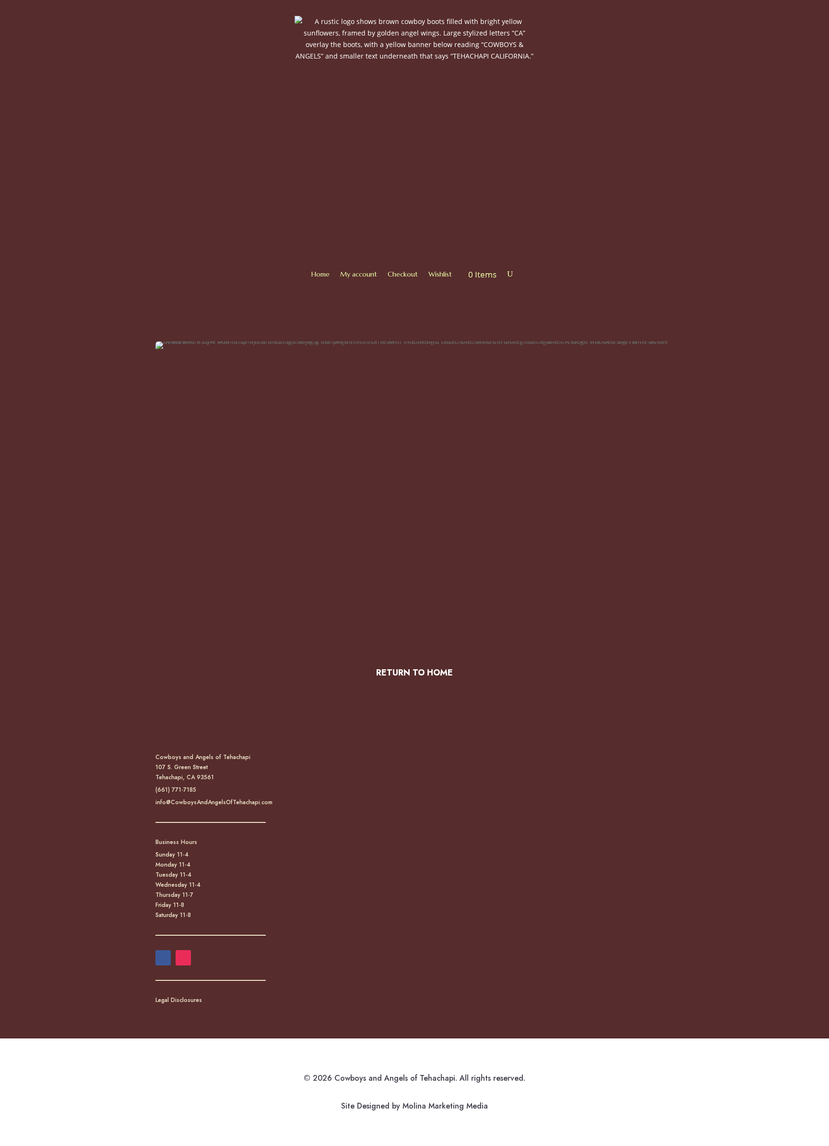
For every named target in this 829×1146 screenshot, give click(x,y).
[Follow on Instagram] (183, 957)
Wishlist (440, 274)
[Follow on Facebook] (163, 957)
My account (358, 274)
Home (320, 274)
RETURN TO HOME (414, 672)
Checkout (403, 274)
